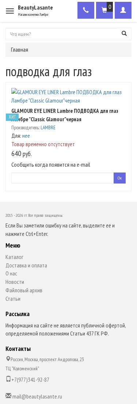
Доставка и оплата (26, 265)
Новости (14, 281)
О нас (11, 273)
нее (26, 135)
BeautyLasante (35, 7)
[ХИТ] (68, 96)
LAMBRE (48, 127)
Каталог (14, 256)
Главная (19, 49)
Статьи (12, 298)
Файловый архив (23, 290)
